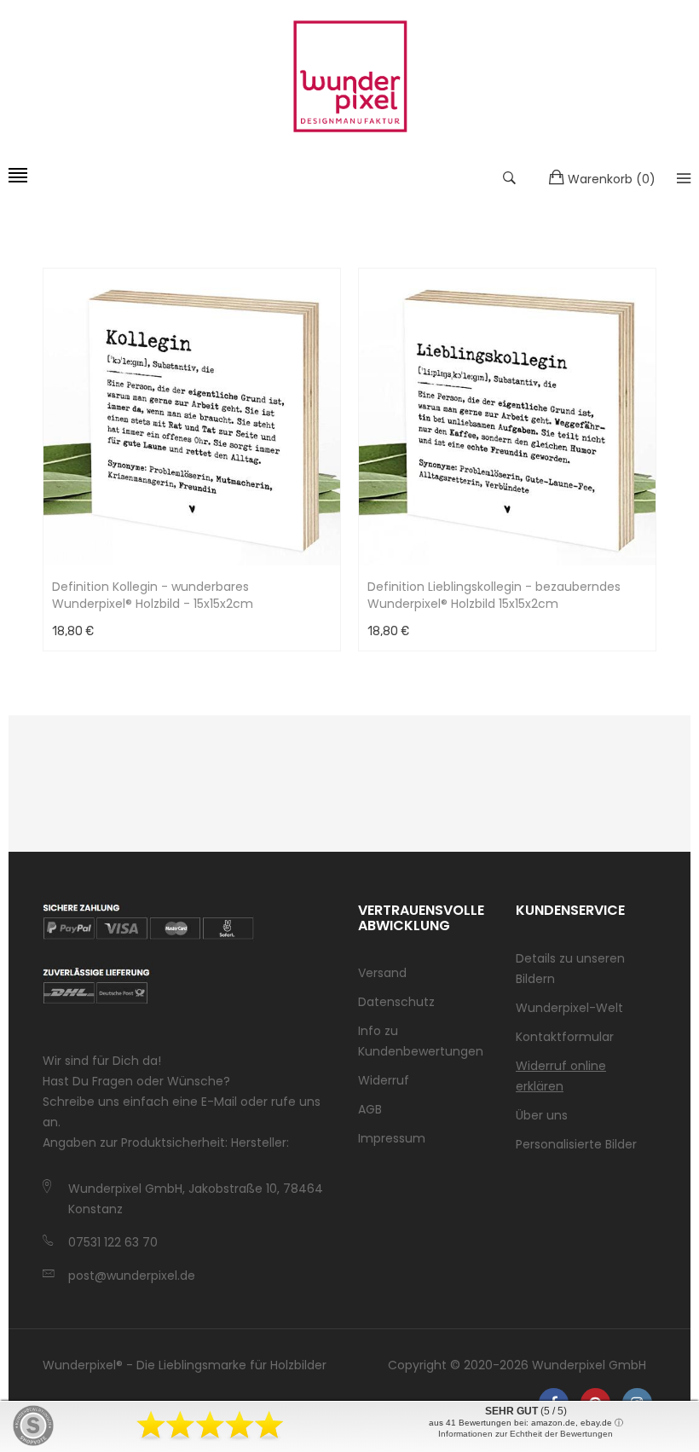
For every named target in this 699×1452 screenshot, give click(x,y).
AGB (370, 1109)
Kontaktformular (565, 1036)
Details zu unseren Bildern (570, 968)
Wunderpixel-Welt (569, 1007)
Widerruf (383, 1080)
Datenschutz (396, 1001)
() (612, 179)
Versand (382, 972)
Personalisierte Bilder (576, 1144)
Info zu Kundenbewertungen (420, 1041)
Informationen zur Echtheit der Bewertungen (525, 1433)
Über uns (542, 1115)
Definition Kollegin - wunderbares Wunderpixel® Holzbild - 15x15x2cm (152, 595)
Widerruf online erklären (561, 1076)
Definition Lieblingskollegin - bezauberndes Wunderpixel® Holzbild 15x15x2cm (494, 595)
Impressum (391, 1138)
